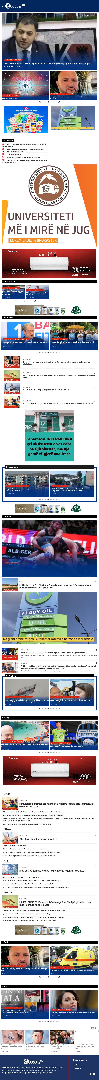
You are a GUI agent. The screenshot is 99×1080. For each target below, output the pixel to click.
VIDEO (75, 697)
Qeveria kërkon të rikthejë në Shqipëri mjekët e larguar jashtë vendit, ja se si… (29, 914)
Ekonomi (10, 486)
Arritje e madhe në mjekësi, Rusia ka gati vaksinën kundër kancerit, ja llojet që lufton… (32, 852)
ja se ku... (6, 874)
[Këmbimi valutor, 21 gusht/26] (72, 484)
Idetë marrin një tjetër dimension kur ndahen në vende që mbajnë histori (27, 824)
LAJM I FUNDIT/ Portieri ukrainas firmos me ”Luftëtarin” (18, 746)
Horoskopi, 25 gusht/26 (13, 154)
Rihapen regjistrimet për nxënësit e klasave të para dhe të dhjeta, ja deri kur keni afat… (59, 403)
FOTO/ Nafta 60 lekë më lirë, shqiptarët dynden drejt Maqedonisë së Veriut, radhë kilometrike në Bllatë (23, 489)
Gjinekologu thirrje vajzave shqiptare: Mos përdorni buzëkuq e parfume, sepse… (30, 920)
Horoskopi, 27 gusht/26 (17, 66)
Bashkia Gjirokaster (9, 672)
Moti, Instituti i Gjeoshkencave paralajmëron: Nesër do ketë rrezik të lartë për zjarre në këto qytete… (36, 887)
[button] (81, 15)
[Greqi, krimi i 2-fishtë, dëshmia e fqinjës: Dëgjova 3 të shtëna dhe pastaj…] (25, 960)
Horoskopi (9, 62)
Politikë (6, 339)
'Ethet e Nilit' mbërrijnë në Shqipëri (11, 380)
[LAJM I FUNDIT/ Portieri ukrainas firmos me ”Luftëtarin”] (25, 735)
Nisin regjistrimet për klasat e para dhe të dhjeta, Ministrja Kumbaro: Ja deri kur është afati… (34, 815)
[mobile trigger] (3, 6)
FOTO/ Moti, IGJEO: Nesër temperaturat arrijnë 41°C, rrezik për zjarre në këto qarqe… (32, 880)
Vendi (22, 562)
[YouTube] (94, 1074)
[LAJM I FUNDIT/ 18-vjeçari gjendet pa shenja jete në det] (12, 388)
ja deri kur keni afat (11, 407)
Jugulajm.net (12, 573)
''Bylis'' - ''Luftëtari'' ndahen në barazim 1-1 (10, 590)
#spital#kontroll (9, 842)
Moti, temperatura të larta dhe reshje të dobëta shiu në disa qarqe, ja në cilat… (29, 884)
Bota (14, 93)
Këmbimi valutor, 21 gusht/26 (61, 491)
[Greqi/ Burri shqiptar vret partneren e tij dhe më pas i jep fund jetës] (74, 960)
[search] (95, 6)
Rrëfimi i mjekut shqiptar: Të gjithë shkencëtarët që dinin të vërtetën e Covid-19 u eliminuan (33, 917)
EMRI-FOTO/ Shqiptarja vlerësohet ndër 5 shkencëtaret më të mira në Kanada (29, 856)
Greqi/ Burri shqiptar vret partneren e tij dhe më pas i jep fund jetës (71, 970)
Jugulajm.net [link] (6, 1067)
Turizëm (24, 697)
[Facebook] (90, 1074)
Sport (8, 562)
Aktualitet (6, 93)
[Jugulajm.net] (15, 6)
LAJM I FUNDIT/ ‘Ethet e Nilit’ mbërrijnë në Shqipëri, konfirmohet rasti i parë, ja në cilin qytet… (55, 903)
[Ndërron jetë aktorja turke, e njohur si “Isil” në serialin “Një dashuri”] (25, 1004)
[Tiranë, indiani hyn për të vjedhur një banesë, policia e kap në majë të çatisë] (73, 85)
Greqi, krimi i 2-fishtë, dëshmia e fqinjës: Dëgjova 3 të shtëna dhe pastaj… (24, 970)
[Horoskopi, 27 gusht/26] (49, 41)
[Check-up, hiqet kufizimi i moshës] (10, 838)
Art (5, 1009)
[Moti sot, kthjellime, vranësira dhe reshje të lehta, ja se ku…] (10, 869)
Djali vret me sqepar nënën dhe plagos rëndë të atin (23, 157)
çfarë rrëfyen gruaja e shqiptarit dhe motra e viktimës (12, 365)
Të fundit (18, 62)
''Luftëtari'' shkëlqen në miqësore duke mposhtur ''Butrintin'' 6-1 (10, 657)
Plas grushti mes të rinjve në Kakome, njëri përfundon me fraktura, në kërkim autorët (35, 292)
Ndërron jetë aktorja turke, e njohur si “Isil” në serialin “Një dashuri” (24, 1012)
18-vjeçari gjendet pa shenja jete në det (11, 393)
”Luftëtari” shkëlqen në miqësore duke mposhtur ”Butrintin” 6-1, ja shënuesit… (54, 653)
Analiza (8, 697)
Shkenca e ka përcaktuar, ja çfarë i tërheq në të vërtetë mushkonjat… (26, 849)
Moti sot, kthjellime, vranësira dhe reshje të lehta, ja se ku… (52, 870)
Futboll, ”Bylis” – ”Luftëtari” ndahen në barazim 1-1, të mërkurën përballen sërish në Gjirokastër (55, 586)
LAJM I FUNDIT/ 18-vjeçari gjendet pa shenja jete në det (46, 390)
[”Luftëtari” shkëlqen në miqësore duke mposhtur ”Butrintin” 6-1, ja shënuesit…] (10, 654)
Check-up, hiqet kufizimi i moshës (38, 839)
